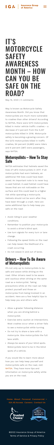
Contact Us (39, 402)
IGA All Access (16, 402)
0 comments (27, 100)
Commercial (38, 399)
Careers (28, 402)
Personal (26, 399)
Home (10, 399)
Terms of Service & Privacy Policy (27, 436)
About (17, 399)
